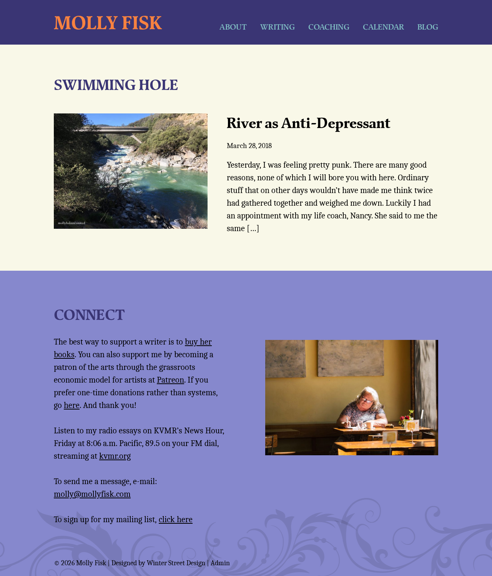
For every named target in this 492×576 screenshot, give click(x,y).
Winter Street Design (176, 563)
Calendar (383, 27)
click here (176, 519)
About (233, 27)
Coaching (328, 27)
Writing (277, 27)
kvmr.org (115, 456)
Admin (220, 563)
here (72, 405)
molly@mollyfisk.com (92, 494)
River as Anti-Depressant (308, 123)
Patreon (170, 380)
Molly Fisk (108, 22)
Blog (427, 27)
